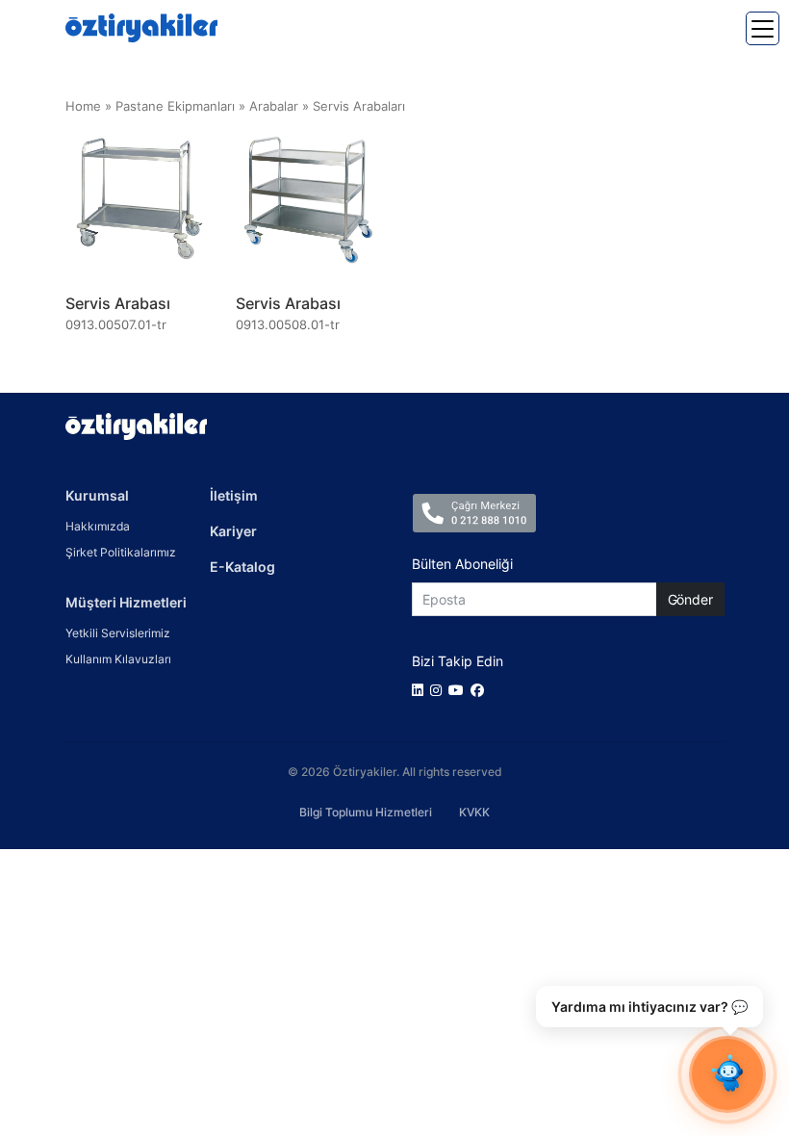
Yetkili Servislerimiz (117, 633)
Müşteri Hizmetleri (126, 602)
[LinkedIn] (421, 690)
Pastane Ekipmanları (175, 106)
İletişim (234, 495)
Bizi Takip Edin (457, 661)
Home (83, 106)
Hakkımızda (97, 526)
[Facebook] (481, 690)
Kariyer (233, 531)
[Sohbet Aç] (727, 1074)
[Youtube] (459, 690)
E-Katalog (242, 566)
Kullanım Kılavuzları (118, 659)
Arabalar (273, 106)
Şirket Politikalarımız (120, 552)
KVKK (474, 812)
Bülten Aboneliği (462, 563)
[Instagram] (439, 690)
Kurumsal (97, 495)
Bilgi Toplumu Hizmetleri (365, 812)
